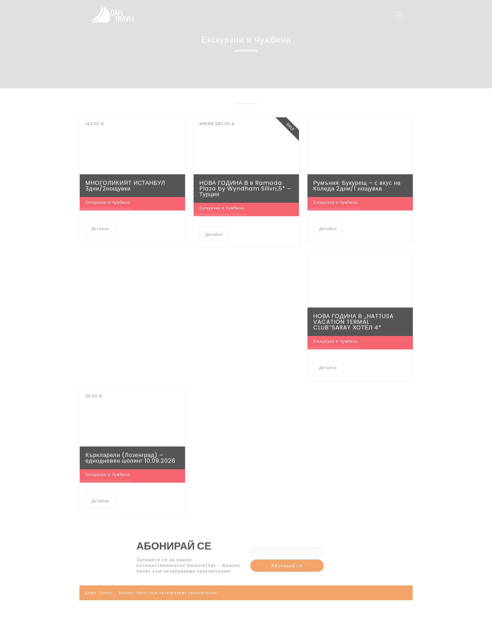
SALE (290, 126)
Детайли (100, 228)
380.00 (217, 124)
